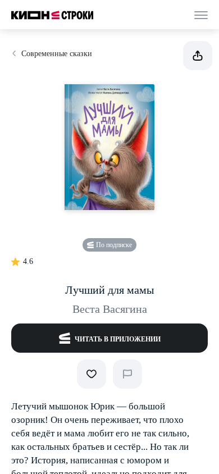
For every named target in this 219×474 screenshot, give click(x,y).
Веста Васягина (109, 309)
